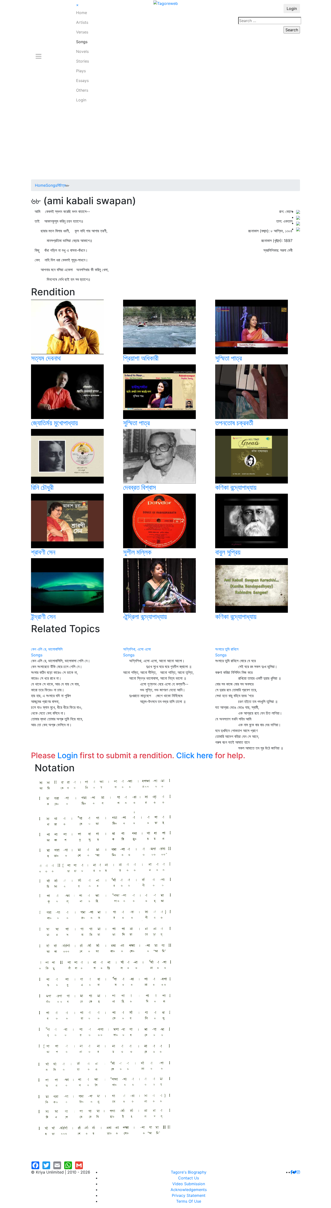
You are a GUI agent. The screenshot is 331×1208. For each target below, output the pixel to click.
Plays (81, 70)
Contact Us (188, 1178)
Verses (82, 32)
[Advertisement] (165, 143)
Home (81, 12)
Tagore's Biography (188, 1172)
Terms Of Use (188, 1201)
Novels (82, 51)
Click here (194, 755)
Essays (82, 80)
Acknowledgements (189, 1189)
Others (82, 90)
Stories (82, 61)
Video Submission (188, 1183)
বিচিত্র (61, 185)
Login (81, 99)
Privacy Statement (188, 1195)
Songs (81, 41)
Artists (82, 22)
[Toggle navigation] (38, 53)
